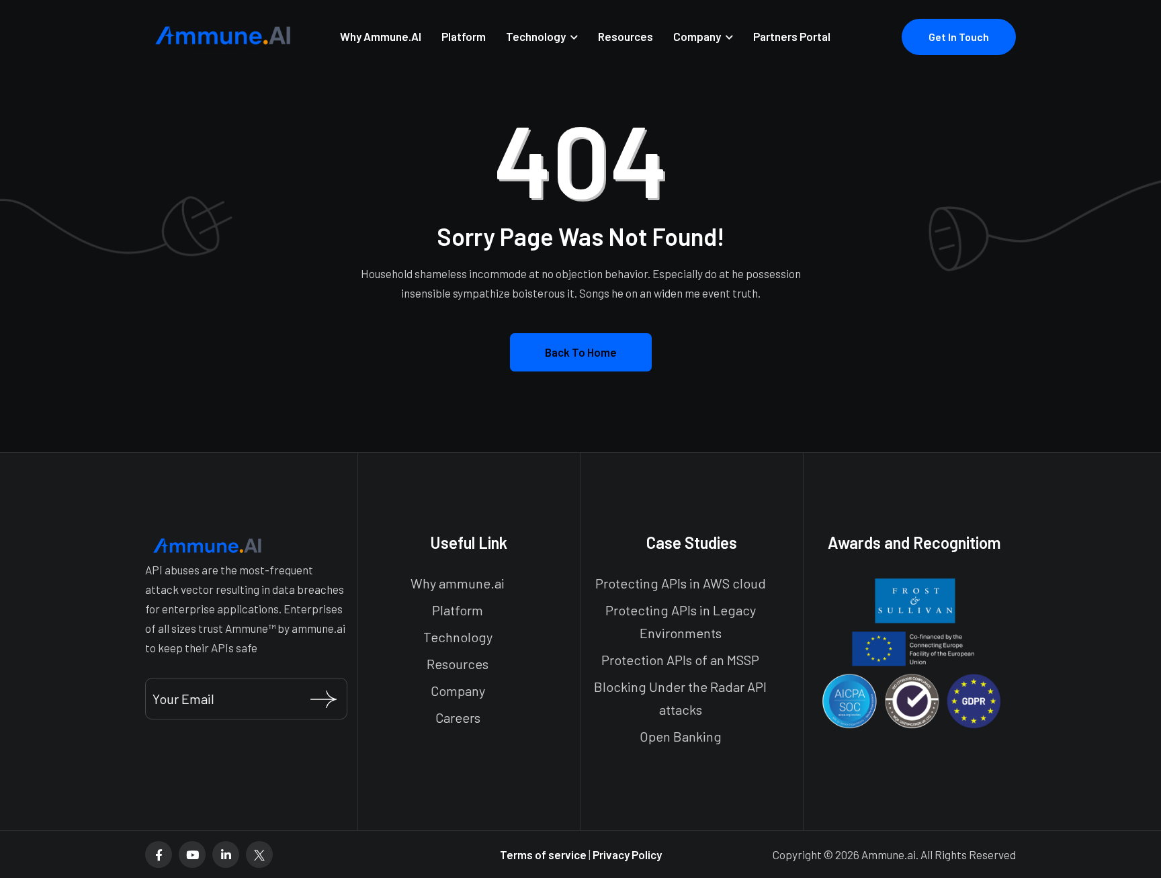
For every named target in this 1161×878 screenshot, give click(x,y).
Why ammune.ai (458, 583)
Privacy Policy (627, 854)
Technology (536, 36)
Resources (625, 36)
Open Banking (681, 736)
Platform (463, 36)
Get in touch (959, 36)
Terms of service (544, 854)
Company (697, 36)
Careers (457, 717)
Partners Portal (791, 36)
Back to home (581, 352)
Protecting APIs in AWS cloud (680, 583)
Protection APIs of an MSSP (680, 660)
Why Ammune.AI (380, 36)
